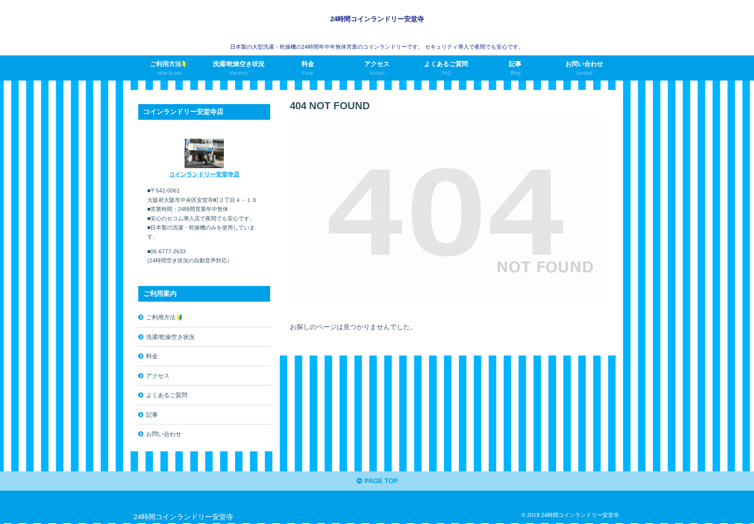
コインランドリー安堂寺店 (204, 174)
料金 (152, 356)
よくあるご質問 (166, 395)
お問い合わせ (163, 434)
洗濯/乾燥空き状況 (170, 336)
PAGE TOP (380, 481)
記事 (152, 414)
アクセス (158, 375)
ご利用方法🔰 (164, 317)
